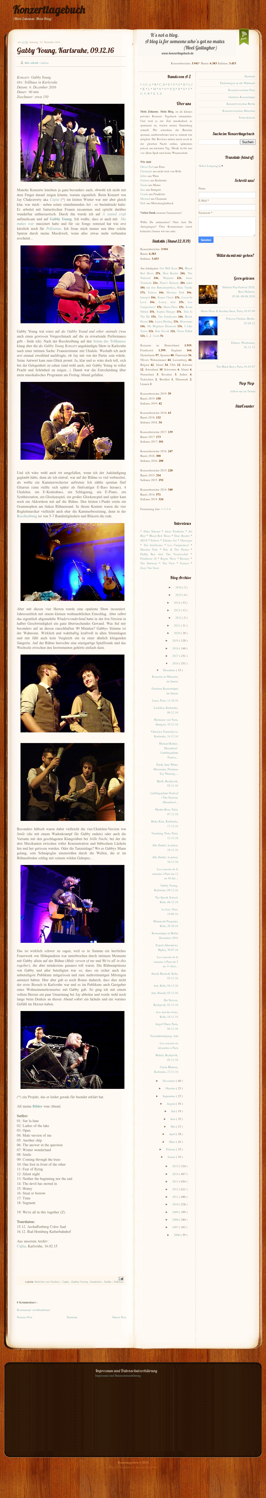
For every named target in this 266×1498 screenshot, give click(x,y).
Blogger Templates (120, 1467)
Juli (173, 1111)
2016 (175, 663)
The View (168, 563)
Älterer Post (119, 1317)
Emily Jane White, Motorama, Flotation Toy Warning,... (166, 768)
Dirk (143, 203)
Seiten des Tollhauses (109, 341)
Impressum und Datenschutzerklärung (118, 1375)
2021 (177, 625)
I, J (190, 84)
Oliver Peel (147, 167)
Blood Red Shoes (160, 536)
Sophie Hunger (166, 311)
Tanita (144, 185)
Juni (173, 1119)
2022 (178, 618)
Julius (143, 176)
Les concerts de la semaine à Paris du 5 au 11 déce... (166, 961)
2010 (175, 1204)
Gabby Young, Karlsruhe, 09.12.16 (65, 50)
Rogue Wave (168, 558)
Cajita (21, 1245)
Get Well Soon (168, 268)
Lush (156, 336)
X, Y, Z (157, 93)
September (169, 1096)
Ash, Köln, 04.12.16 (166, 985)
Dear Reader (171, 273)
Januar (172, 1157)
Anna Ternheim (174, 531)
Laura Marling (163, 321)
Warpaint (168, 278)
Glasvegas (186, 540)
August (171, 1103)
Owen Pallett (184, 331)
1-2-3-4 (166, 509)
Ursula (144, 194)
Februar (171, 1149)
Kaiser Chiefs (166, 297)
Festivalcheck (247, 117)
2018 (175, 648)
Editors (152, 292)
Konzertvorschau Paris (241, 90)
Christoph (146, 171)
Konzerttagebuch (49, 9)
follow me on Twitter (243, 391)
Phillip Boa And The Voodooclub (164, 554)
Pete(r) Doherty (169, 283)
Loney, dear (167, 302)
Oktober (170, 1088)
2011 (175, 1197)
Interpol (145, 297)
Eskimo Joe (170, 540)
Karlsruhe (96, 1281)
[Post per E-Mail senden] (120, 1278)
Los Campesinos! (178, 545)
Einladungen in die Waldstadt (237, 83)
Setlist (108, 1281)
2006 (177, 1235)
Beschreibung (27, 515)
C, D (162, 84)
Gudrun (145, 180)
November (169, 1081)
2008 (175, 1219)
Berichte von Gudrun (48, 1281)
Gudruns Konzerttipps (242, 97)
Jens (142, 189)
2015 (175, 1166)
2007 (175, 1227)
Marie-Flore (170, 307)
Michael (145, 199)
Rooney (184, 558)
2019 (175, 640)
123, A (147, 84)
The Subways (148, 563)
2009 (175, 1212)
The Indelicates (167, 316)
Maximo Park (175, 292)
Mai (173, 1126)
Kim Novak (162, 331)
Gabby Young (80, 1281)
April (172, 1134)
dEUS (143, 540)
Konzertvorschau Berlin (241, 104)
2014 (175, 1174)
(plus (189, 283)
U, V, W (145, 93)
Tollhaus (118, 1281)
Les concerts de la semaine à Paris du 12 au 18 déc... (165, 873)
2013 (175, 1181)
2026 (178, 587)
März (172, 1142)
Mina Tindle (184, 287)
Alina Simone (151, 531)
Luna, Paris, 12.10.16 (165, 700)
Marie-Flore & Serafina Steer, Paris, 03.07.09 (228, 311)
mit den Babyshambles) (160, 287)
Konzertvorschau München (238, 111)
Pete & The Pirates (176, 549)
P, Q (172, 89)
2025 (178, 595)
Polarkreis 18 (148, 558)
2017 (175, 656)
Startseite (72, 1317)
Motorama (186, 321)
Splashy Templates (147, 1467)
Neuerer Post (24, 1317)
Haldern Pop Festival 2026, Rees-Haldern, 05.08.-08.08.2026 (238, 291)
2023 (177, 610)
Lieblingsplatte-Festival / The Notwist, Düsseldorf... (164, 797)
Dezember (169, 670)
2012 (175, 1189)
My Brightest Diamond (161, 326)
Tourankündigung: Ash (164, 1036)
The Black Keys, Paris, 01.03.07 (235, 366)
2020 (177, 633)
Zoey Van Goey (149, 568)
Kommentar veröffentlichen (33, 1310)
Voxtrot (184, 563)
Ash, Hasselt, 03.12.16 (164, 993)
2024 (177, 602)
